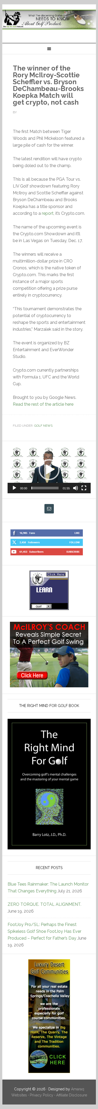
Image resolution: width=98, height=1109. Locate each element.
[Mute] (75, 488)
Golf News (43, 425)
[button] (49, 469)
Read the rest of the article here (43, 404)
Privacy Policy (41, 1095)
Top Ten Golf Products (49, 21)
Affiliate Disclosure (71, 1095)
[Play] (14, 488)
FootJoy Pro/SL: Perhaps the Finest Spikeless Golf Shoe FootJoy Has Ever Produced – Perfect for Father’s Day (44, 931)
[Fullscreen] (84, 488)
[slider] (45, 488)
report (48, 213)
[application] (49, 469)
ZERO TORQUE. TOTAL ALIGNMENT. (44, 904)
